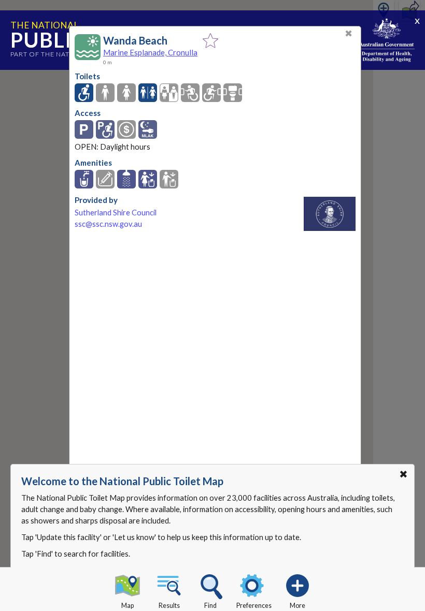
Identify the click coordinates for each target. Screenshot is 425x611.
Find (210, 605)
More (297, 605)
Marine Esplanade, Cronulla (150, 52)
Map (127, 605)
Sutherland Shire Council (116, 212)
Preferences (254, 605)
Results (169, 605)
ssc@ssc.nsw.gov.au (108, 224)
